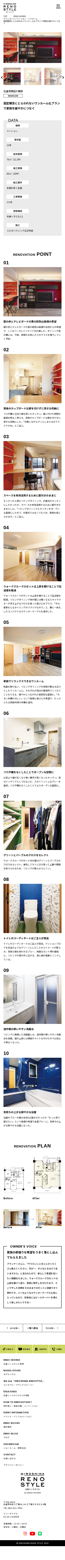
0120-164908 (11, 1516)
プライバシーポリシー (13, 1465)
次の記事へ (50, 1328)
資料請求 (26, 1349)
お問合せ (10, 1349)
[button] (62, 77)
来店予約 (43, 1349)
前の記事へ (14, 1328)
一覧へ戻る (32, 1328)
